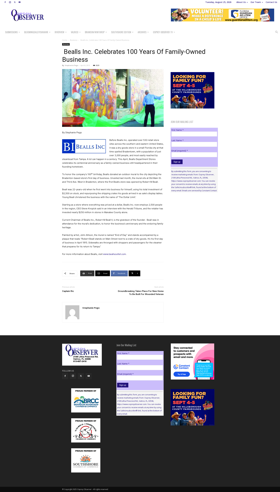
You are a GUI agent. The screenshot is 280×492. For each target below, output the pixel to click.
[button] (276, 32)
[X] (15, 2)
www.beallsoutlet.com (114, 254)
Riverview (59, 32)
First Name (177, 130)
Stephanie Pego (71, 65)
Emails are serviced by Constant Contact (199, 190)
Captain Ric (68, 291)
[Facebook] (5, 2)
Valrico (74, 32)
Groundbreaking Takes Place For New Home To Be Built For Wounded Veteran (141, 293)
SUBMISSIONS (11, 32)
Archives (142, 32)
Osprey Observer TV (163, 32)
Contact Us (271, 2)
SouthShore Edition (121, 32)
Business (73, 40)
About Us (241, 2)
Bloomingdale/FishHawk (36, 32)
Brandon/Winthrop (95, 32)
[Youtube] (19, 2)
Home (64, 40)
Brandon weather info (192, 221)
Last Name (177, 140)
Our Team (256, 2)
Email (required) (179, 150)
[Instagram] (10, 2)
